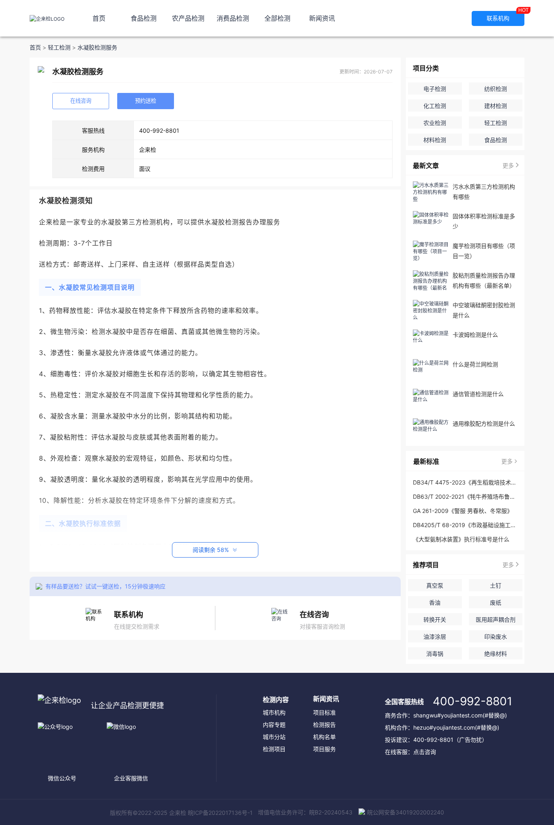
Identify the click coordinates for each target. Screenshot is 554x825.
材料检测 (434, 139)
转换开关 (434, 619)
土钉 (495, 585)
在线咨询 (80, 101)
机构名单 (324, 736)
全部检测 (277, 18)
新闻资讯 (322, 18)
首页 (98, 18)
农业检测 (434, 122)
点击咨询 (424, 751)
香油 (434, 602)
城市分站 (274, 736)
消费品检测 (233, 18)
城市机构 (274, 712)
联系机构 (505, 16)
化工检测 (434, 105)
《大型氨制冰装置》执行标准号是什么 (461, 539)
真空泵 (434, 585)
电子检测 (434, 88)
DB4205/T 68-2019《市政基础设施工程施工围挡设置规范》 (464, 524)
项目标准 (324, 712)
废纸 (495, 602)
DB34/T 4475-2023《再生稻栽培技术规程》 (464, 482)
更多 (508, 165)
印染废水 (495, 636)
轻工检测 (59, 47)
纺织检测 (495, 88)
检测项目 (274, 748)
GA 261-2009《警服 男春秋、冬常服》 (463, 510)
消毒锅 (434, 653)
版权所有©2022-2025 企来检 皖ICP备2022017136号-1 (181, 812)
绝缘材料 (495, 653)
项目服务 (324, 748)
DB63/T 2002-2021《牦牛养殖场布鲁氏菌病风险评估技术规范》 (464, 496)
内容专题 (274, 724)
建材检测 (495, 105)
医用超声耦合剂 (495, 619)
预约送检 (145, 101)
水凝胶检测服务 (97, 47)
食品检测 (144, 18)
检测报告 (324, 724)
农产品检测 (188, 18)
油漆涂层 (434, 636)
